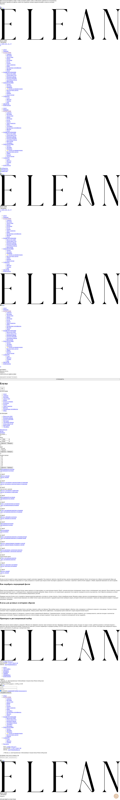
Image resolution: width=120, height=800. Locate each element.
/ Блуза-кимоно (4, 531)
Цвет (1, 447)
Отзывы (9, 101)
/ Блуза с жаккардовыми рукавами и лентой (12, 545)
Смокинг (9, 54)
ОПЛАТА (6, 670)
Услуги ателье (10, 95)
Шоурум (9, 99)
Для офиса (9, 126)
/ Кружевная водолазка (6, 525)
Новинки (5, 51)
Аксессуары (10, 57)
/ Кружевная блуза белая (7, 470)
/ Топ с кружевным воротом (8, 559)
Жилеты (9, 69)
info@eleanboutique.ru (11, 664)
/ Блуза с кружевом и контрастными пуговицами (13, 484)
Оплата (9, 84)
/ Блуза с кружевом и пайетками (9, 492)
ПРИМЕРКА (7, 675)
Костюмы (9, 55)
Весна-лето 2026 (11, 73)
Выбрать (10, 443)
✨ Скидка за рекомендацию (15, 88)
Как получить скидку (12, 90)
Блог (8, 102)
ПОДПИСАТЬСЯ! (6, 692)
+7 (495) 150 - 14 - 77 (6, 44)
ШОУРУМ (6, 104)
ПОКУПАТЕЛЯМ (8, 82)
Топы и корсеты (11, 64)
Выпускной (10, 81)
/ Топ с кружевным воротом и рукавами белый (13, 538)
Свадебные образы (12, 79)
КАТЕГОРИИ (7, 52)
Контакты (6, 744)
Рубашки (2, 432)
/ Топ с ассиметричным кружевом (9, 505)
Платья (8, 63)
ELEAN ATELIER (12, 78)
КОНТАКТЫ (7, 105)
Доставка (9, 85)
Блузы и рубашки (8, 401)
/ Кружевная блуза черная (7, 498)
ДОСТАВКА (7, 669)
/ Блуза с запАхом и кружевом (8, 566)
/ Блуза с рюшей (4, 572)
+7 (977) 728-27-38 (13, 663)
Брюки (8, 58)
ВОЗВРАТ (6, 672)
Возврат (9, 93)
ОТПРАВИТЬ (60, 379)
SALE (5, 49)
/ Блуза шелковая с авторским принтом (11, 551)
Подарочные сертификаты (14, 67)
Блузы (8, 61)
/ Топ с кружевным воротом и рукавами (11, 512)
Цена (1, 437)
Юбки (8, 66)
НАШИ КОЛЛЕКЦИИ (9, 72)
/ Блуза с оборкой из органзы (8, 518)
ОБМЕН (5, 673)
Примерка (9, 87)
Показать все (3, 429)
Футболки (9, 60)
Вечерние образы (11, 76)
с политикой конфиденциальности (17, 691)
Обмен (8, 92)
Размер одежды (4, 455)
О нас (8, 98)
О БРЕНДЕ (6, 96)
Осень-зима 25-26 (11, 75)
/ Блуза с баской (4, 477)
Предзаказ (6, 421)
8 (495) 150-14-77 (8, 661)
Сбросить (3, 443)
